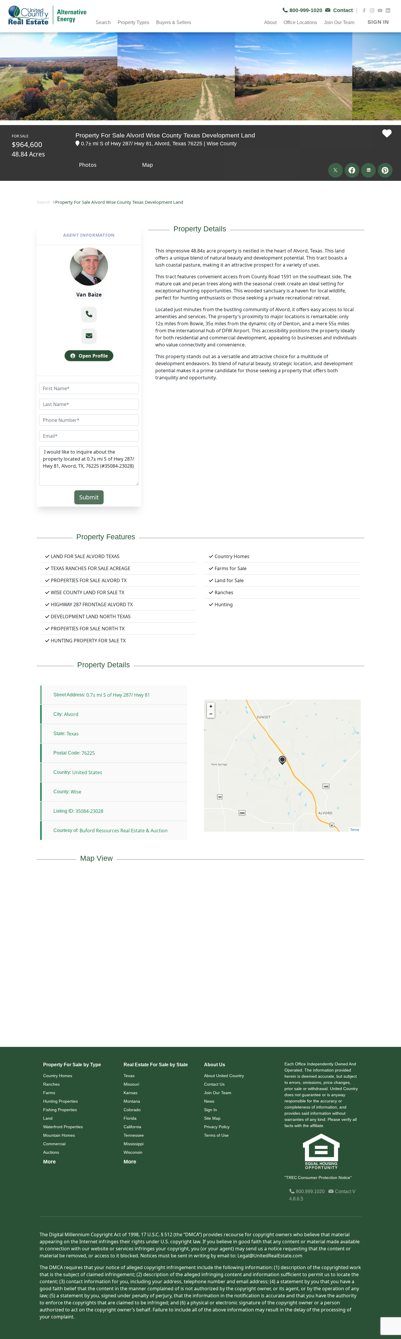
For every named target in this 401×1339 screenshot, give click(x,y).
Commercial (54, 1143)
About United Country (224, 1075)
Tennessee (134, 1135)
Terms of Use (216, 1135)
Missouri (131, 1084)
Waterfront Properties (63, 1126)
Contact (343, 1191)
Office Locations (300, 22)
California (132, 1126)
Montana (132, 1101)
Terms (354, 829)
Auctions (51, 1152)
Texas (129, 1075)
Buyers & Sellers (173, 22)
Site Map (212, 1118)
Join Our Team (217, 1092)
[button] (89, 314)
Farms (49, 1092)
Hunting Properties (60, 1101)
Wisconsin (133, 1152)
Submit (89, 497)
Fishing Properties (60, 1109)
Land (48, 1118)
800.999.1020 (310, 1191)
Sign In (210, 1109)
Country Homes (57, 1075)
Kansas (130, 1092)
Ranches (51, 1084)
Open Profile (92, 356)
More (49, 1162)
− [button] (211, 714)
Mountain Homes (59, 1135)
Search (43, 202)
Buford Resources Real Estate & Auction (124, 830)
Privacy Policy (217, 1126)
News (209, 1101)
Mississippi (134, 1143)
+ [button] (211, 706)
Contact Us (214, 1084)
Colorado (132, 1109)
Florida (130, 1118)
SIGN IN (378, 22)
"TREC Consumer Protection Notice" (318, 1177)
